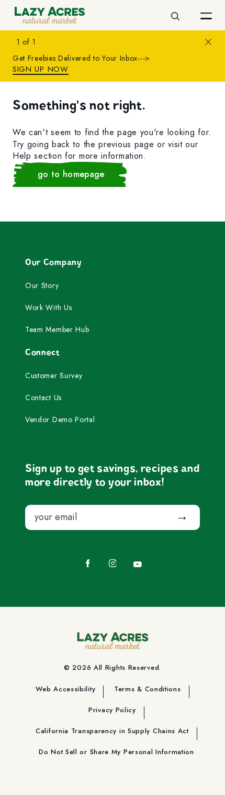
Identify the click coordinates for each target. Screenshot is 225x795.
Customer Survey (54, 376)
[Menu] (206, 15)
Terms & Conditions (147, 690)
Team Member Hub (57, 330)
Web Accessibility (65, 690)
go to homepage (71, 174)
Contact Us (43, 398)
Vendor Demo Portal (60, 420)
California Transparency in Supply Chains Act (112, 731)
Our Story (42, 286)
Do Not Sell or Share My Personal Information (116, 752)
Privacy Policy (112, 710)
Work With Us (48, 308)
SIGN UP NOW (41, 69)
